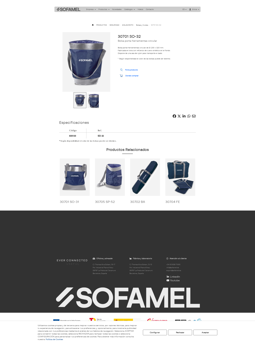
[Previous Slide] (64, 62)
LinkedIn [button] (174, 276)
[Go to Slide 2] (93, 101)
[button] (67, 9)
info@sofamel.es (172, 268)
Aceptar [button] (205, 332)
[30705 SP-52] (110, 177)
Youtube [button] (174, 280)
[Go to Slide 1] (80, 100)
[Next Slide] (108, 62)
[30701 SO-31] (75, 177)
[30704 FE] (180, 177)
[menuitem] (91, 9)
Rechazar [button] (180, 332)
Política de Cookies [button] (54, 339)
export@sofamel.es (173, 270)
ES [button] (183, 9)
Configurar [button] (155, 332)
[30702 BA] (145, 177)
